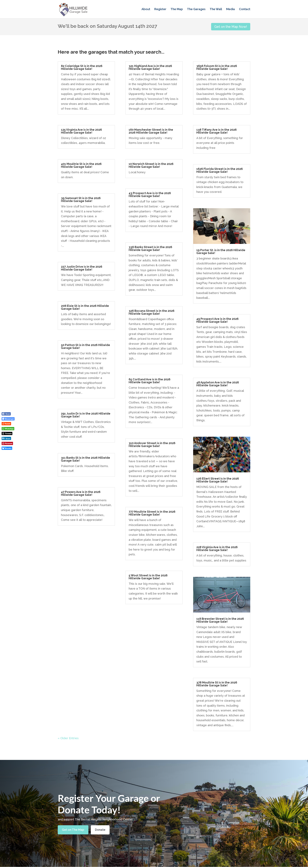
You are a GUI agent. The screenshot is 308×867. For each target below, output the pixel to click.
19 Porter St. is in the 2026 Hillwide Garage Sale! (220, 251)
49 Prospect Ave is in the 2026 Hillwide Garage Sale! (217, 320)
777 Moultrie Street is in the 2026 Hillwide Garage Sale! (152, 513)
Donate (100, 829)
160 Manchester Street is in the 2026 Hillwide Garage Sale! (151, 131)
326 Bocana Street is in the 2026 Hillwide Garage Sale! (151, 312)
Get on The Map (73, 829)
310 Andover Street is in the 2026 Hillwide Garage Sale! (152, 444)
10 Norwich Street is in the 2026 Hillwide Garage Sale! (151, 165)
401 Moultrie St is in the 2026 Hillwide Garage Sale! (81, 165)
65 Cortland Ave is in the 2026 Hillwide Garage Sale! (149, 381)
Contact (244, 9)
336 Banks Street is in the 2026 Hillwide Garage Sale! (150, 248)
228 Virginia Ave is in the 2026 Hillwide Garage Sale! (217, 548)
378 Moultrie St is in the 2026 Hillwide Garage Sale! (216, 684)
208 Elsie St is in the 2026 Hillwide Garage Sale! (85, 307)
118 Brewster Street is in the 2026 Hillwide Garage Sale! (220, 620)
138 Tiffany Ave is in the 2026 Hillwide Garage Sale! (216, 131)
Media (230, 9)
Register (160, 9)
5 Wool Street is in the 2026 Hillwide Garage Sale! (148, 577)
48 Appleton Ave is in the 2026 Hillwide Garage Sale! (217, 384)
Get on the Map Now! (230, 27)
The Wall (216, 9)
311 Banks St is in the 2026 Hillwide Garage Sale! (85, 459)
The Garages (196, 9)
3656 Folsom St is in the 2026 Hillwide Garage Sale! (216, 67)
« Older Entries (68, 738)
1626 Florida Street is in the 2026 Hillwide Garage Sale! (219, 170)
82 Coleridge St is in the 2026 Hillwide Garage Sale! (81, 67)
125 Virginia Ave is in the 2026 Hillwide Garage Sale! (81, 131)
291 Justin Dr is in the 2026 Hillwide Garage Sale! (85, 415)
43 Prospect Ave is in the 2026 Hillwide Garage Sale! (150, 194)
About (145, 9)
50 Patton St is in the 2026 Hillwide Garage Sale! (85, 346)
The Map (177, 9)
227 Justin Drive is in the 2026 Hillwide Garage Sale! (81, 268)
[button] (7, 453)
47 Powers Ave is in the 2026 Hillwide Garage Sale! (80, 493)
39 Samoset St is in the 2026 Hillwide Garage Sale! (81, 199)
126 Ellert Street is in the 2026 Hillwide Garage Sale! (217, 480)
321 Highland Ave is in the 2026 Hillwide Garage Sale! (150, 67)
